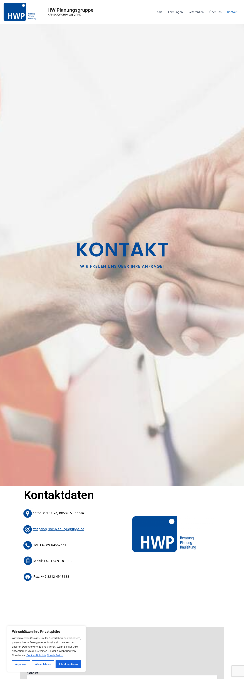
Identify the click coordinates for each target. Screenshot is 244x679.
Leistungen (175, 12)
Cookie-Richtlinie (36, 655)
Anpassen (21, 664)
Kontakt (232, 12)
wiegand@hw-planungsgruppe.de (58, 529)
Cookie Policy (55, 655)
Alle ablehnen (43, 664)
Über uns (215, 12)
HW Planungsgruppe (70, 10)
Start (159, 12)
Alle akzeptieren (68, 664)
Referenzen (196, 12)
